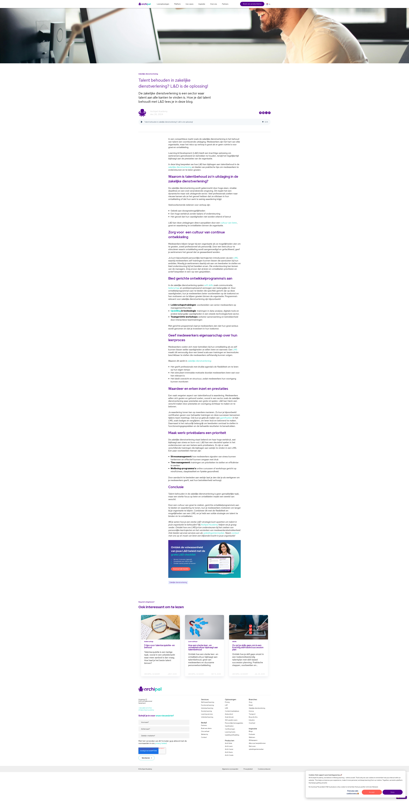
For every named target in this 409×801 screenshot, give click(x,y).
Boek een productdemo (252, 4)
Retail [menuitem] (251, 705)
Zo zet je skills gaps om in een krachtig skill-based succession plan (247, 647)
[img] (263, 122)
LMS (235, 349)
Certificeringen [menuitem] (230, 729)
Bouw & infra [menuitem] (253, 717)
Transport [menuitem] (252, 714)
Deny (393, 792)
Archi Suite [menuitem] (228, 743)
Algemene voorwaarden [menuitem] (230, 769)
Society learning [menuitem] (206, 711)
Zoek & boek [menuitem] (229, 717)
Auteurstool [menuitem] (229, 714)
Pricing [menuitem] (227, 702)
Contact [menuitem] (204, 737)
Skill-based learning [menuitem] (207, 702)
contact (235, 533)
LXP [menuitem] (226, 705)
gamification (226, 417)
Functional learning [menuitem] (207, 705)
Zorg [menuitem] (250, 702)
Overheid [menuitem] (252, 723)
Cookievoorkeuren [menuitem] (264, 769)
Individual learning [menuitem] (207, 708)
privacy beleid (161, 743)
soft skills (208, 285)
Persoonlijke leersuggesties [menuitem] (234, 723)
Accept (371, 792)
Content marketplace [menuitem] (232, 711)
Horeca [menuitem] (251, 711)
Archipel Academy (158, 111)
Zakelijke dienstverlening (178, 582)
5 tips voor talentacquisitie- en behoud (159, 646)
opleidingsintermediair (213, 533)
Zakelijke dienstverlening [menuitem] (257, 708)
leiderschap (173, 288)
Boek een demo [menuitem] (206, 728)
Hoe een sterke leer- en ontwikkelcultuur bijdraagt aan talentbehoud (203, 647)
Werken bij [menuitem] (204, 734)
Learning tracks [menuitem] (230, 732)
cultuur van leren (228, 222)
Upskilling (176, 310)
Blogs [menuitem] (251, 731)
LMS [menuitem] (226, 708)
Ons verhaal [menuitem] (205, 731)
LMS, (235, 257)
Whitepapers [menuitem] (253, 740)
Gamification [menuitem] (229, 726)
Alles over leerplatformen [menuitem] (257, 743)
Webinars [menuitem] (252, 737)
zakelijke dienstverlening (180, 167)
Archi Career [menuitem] (229, 749)
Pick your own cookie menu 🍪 (353, 792)
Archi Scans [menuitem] (229, 752)
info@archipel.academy (146, 710)
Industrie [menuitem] (252, 720)
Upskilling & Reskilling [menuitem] (232, 735)
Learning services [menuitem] (207, 714)
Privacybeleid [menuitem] (248, 769)
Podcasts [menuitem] (252, 734)
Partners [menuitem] (204, 725)
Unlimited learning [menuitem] (207, 717)
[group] (204, 122)
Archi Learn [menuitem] (229, 746)
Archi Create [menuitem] (229, 755)
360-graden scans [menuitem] (231, 720)
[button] (142, 122)
